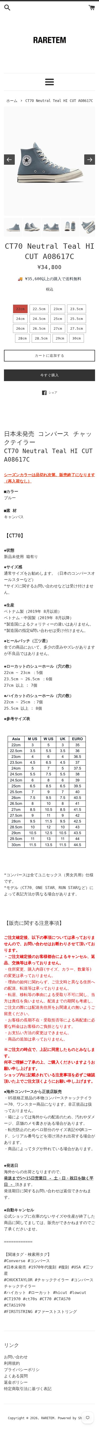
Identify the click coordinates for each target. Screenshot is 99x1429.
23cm (58, 309)
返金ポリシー (16, 1382)
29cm (60, 338)
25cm (58, 319)
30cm (76, 338)
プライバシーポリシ (22, 1369)
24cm (20, 319)
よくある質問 (16, 1376)
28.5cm (41, 338)
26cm (20, 329)
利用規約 (12, 1363)
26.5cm (39, 329)
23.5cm (76, 309)
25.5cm (76, 319)
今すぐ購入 (49, 375)
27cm (58, 329)
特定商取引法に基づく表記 (27, 1388)
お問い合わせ (16, 1357)
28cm (22, 338)
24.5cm (39, 319)
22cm (20, 309)
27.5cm (76, 329)
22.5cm (39, 309)
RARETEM (47, 1418)
